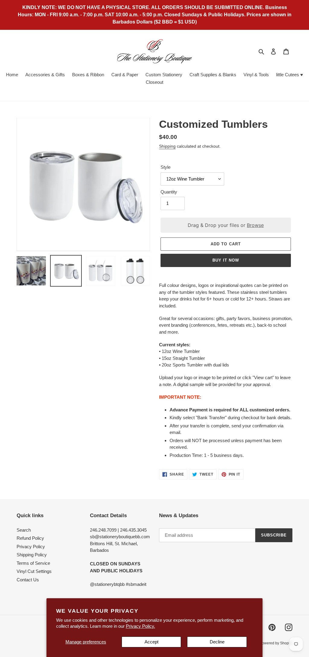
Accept (151, 641)
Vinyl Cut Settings (34, 571)
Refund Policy (30, 538)
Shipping (167, 146)
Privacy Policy (31, 546)
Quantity (169, 191)
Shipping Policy (32, 554)
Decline (217, 641)
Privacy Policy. (140, 626)
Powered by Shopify (276, 643)
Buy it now (225, 260)
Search (24, 530)
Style (165, 167)
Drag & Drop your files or (226, 225)
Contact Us (28, 579)
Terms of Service (33, 563)
